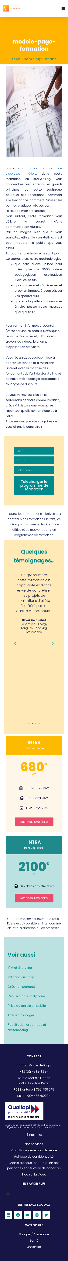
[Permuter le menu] (63, 8)
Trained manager (21, 1015)
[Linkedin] (8, 1215)
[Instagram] (37, 1215)
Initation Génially (21, 977)
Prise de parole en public (27, 1006)
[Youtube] (27, 1215)
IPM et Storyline (20, 968)
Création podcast (21, 987)
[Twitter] (46, 1215)
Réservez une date (34, 822)
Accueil (17, 59)
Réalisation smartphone (26, 996)
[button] (15, 644)
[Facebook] (18, 1215)
